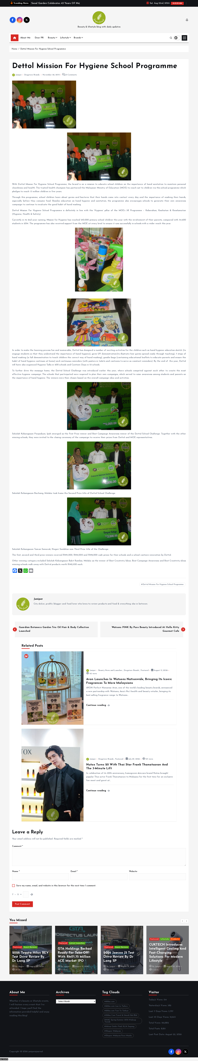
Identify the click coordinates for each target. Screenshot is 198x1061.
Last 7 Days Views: (158, 1011)
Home (14, 49)
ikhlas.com (110, 1002)
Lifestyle (64, 38)
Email (74, 871)
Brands (77, 38)
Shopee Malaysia (113, 1031)
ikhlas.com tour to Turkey (117, 1006)
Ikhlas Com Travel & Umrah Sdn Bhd (121, 1015)
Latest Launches (31, 943)
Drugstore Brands (32, 75)
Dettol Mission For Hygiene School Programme (43, 49)
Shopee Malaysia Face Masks (119, 1036)
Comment (17, 846)
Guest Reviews (76, 947)
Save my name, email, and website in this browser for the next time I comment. (56, 886)
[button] (183, 921)
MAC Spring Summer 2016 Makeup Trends (120, 1021)
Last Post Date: (157, 1034)
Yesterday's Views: (158, 1005)
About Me (25, 38)
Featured (145, 670)
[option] (30, 950)
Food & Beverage (168, 943)
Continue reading (96, 705)
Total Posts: (155, 1029)
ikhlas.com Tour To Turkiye (117, 1011)
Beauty (51, 38)
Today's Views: (156, 1000)
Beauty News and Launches (110, 670)
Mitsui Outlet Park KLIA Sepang (120, 1026)
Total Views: (155, 1023)
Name (16, 871)
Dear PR (39, 38)
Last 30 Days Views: (159, 1017)
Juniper (19, 75)
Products (130, 939)
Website (133, 871)
